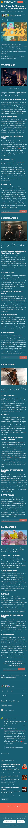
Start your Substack (10, 821)
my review (18, 148)
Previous (5, 695)
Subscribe (20, 2)
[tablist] (7, 705)
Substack (7, 825)
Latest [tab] (6, 760)
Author (6, 719)
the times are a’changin (18, 162)
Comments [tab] (4, 705)
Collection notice (21, 818)
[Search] (25, 760)
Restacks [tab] (10, 705)
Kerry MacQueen (8, 728)
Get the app (20, 821)
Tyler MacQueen (13, 14)
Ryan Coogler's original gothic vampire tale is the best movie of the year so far (10, 780)
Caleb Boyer (20, 14)
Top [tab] (2, 760)
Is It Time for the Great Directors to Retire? (10, 788)
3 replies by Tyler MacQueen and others (14, 747)
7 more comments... (5, 753)
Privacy (11, 818)
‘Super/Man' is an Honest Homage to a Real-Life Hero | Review (10, 765)
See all (4, 799)
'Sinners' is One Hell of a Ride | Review (9, 776)
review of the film (14, 457)
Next (23, 695)
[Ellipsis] (26, 718)
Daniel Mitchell (17, 15)
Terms (15, 818)
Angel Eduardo (10, 770)
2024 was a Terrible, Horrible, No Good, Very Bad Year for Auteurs (10, 791)
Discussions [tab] (11, 760)
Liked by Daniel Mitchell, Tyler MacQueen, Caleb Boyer (15, 729)
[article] (14, 769)
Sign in (25, 2)
